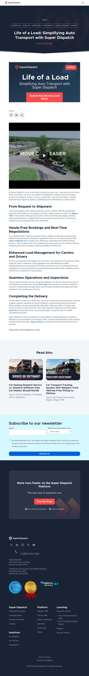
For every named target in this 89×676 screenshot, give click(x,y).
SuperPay (73, 25)
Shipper (49, 400)
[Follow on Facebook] (28, 544)
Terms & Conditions (44, 660)
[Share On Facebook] (11, 115)
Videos (44, 20)
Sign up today (36, 322)
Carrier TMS (16, 25)
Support (60, 628)
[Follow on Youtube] (33, 544)
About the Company (17, 611)
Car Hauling (25, 394)
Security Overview (16, 619)
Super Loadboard (62, 25)
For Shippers (14, 636)
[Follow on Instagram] (22, 544)
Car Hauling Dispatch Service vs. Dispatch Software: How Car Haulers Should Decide (25, 388)
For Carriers (14, 641)
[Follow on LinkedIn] (17, 544)
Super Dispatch (48, 25)
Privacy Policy (44, 657)
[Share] (16, 115)
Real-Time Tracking (66, 397)
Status (39, 632)
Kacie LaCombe (46, 43)
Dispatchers (20, 397)
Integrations (14, 645)
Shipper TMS (36, 25)
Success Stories (63, 632)
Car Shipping (36, 394)
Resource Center (64, 611)
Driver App (26, 25)
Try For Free (44, 501)
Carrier (12, 397)
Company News (15, 615)
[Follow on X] (11, 544)
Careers (12, 624)
